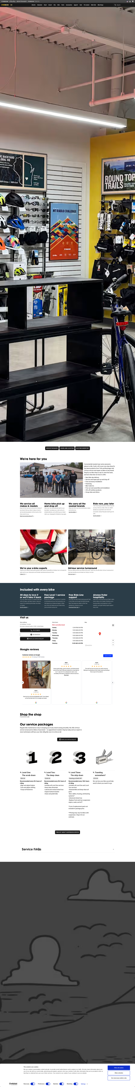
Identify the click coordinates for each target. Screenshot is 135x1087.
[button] (100, 634)
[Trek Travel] (34, 1)
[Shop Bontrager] (22, 1)
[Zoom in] (113, 640)
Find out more (71, 574)
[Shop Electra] (12, 1)
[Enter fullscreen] (113, 625)
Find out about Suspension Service (67, 832)
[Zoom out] (113, 642)
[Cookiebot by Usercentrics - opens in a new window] (13, 1084)
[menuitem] (33, 5)
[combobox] (124, 4)
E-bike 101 (22, 574)
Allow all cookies (119, 1067)
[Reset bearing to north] (113, 645)
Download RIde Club (74, 607)
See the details (72, 512)
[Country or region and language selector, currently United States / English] (127, 1)
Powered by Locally (24, 716)
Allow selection (119, 1073)
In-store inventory (82, 448)
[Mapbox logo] (88, 645)
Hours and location (67, 448)
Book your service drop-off (26, 516)
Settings (83, 1084)
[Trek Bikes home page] (5, 1)
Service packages (52, 448)
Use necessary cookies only (119, 1078)
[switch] (48, 1084)
